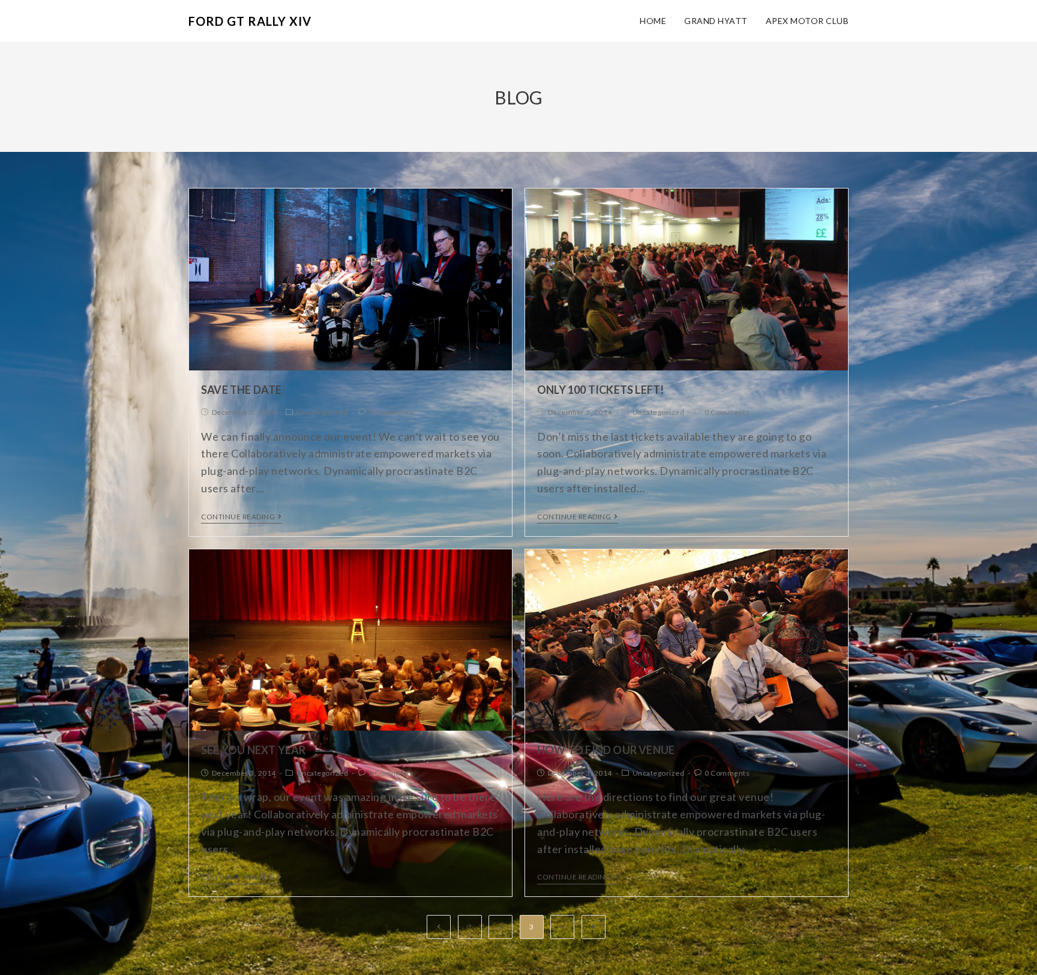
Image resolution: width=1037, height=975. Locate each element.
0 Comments (390, 412)
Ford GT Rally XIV (249, 21)
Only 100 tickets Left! (600, 389)
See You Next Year (253, 749)
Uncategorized (322, 412)
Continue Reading (238, 517)
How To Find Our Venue (606, 749)
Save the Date (241, 389)
